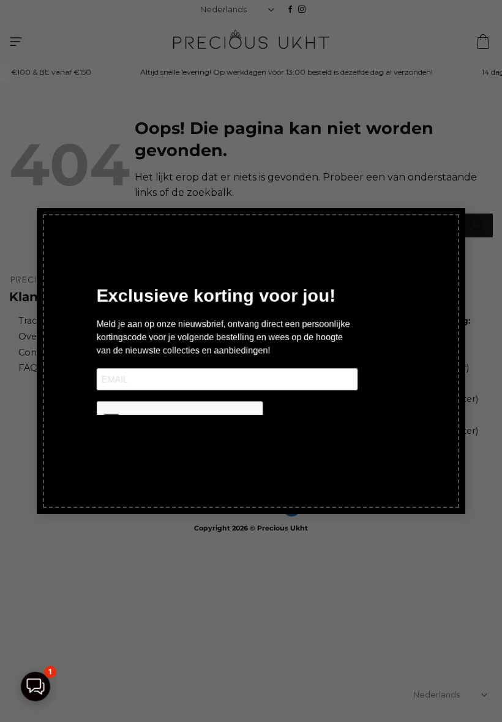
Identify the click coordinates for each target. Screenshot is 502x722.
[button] (35, 686)
